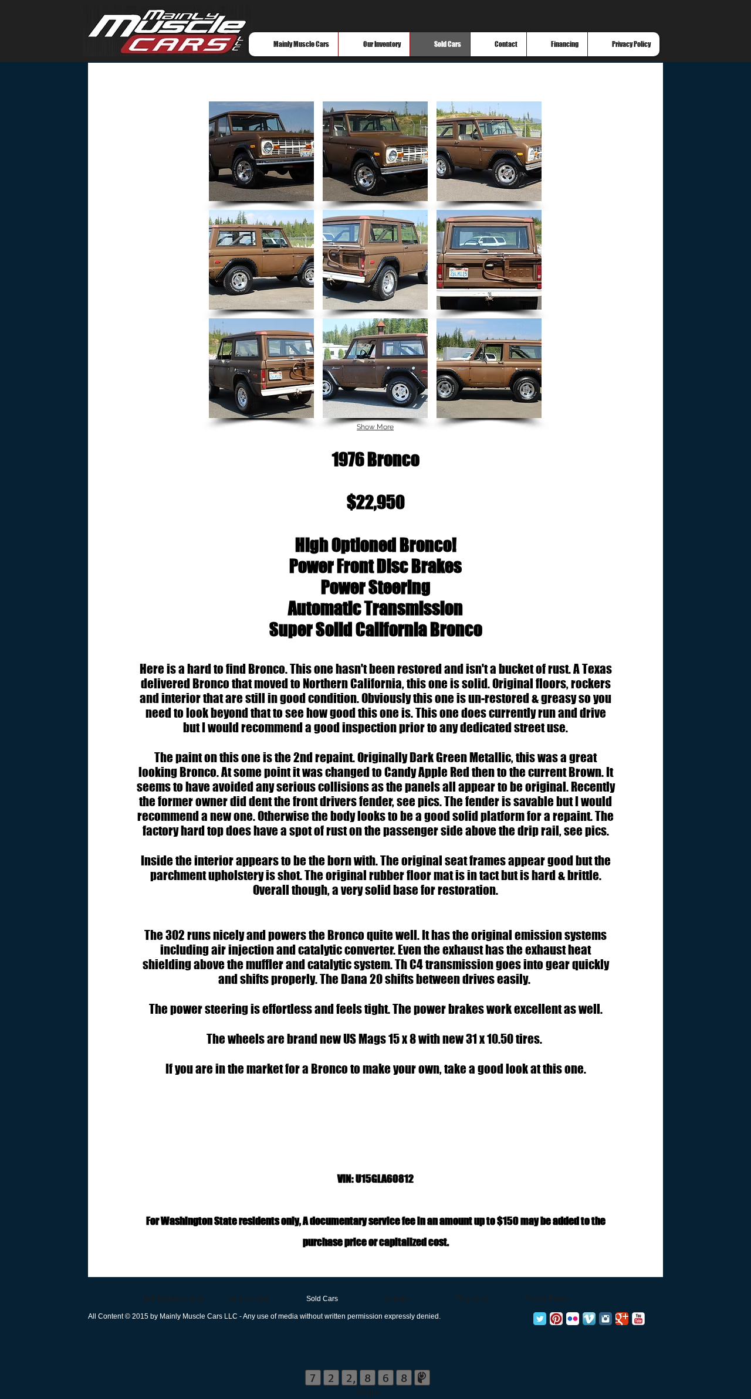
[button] (261, 151)
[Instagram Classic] (605, 1318)
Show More (375, 427)
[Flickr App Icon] (572, 1318)
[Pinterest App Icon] (556, 1318)
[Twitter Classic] (539, 1318)
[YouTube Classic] (638, 1318)
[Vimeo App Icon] (589, 1318)
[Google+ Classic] (621, 1318)
